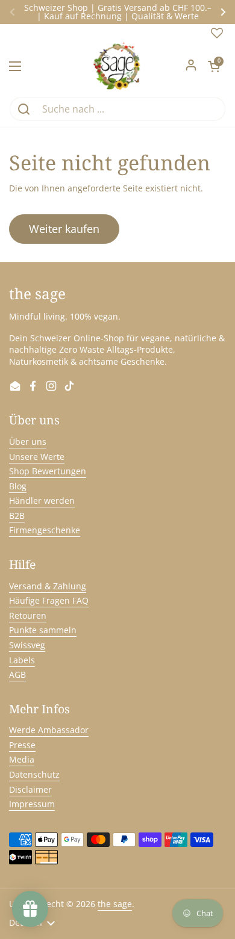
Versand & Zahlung (47, 586)
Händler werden (42, 500)
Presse (22, 745)
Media (21, 759)
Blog (18, 486)
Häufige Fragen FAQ (49, 600)
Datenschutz (34, 774)
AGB (17, 674)
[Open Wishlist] (217, 36)
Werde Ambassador (49, 730)
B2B (17, 515)
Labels (22, 660)
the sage (115, 904)
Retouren (27, 615)
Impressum (32, 804)
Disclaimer (30, 789)
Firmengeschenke (44, 530)
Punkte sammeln (43, 630)
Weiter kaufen (64, 229)
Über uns (27, 441)
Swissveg (27, 645)
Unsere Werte (36, 456)
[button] (214, 66)
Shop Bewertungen (47, 471)
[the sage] (117, 66)
